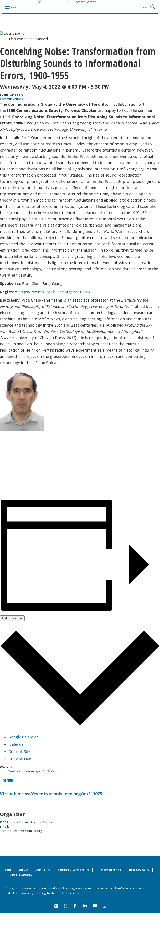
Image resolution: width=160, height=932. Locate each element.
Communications (11, 99)
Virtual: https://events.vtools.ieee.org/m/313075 (51, 794)
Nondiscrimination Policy (73, 870)
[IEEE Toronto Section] (80, 15)
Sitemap (23, 870)
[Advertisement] (80, 467)
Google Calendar (23, 736)
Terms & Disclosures (20, 875)
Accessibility (42, 870)
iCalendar (16, 744)
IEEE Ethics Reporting (108, 870)
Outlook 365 (19, 751)
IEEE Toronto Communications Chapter (26, 822)
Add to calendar (12, 618)
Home (8, 870)
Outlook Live (19, 758)
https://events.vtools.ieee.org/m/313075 (54, 291)
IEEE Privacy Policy (138, 870)
